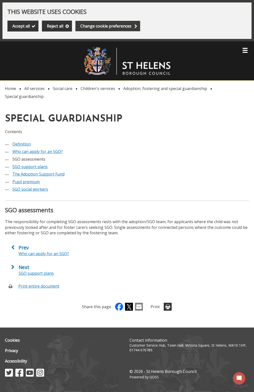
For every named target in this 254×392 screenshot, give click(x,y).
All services (34, 88)
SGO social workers (30, 189)
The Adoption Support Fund (38, 174)
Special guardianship (24, 96)
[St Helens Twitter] (9, 375)
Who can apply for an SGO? (37, 151)
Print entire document (38, 286)
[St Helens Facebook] (19, 375)
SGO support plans (30, 166)
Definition (21, 144)
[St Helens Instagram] (40, 375)
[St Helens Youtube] (30, 375)
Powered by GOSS (144, 377)
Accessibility (16, 361)
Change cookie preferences (105, 26)
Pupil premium (26, 181)
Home (10, 88)
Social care (62, 88)
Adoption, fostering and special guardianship (165, 88)
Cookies (12, 340)
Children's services (98, 88)
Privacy (11, 350)
